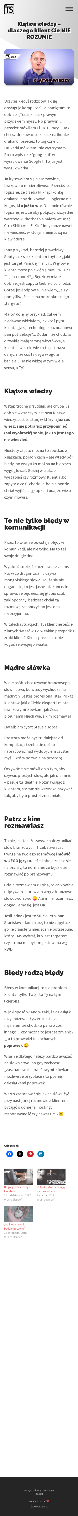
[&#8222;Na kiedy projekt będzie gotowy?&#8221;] (18, 1214)
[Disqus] (39, 1299)
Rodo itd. (39, 1494)
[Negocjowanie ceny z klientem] (18, 1177)
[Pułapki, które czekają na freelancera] (51, 1177)
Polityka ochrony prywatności (39, 1490)
